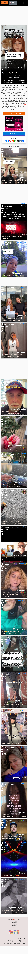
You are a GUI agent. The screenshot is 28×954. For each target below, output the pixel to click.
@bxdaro (23, 234)
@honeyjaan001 (20, 778)
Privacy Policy (14, 921)
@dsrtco (23, 178)
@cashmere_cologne (18, 908)
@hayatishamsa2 (19, 273)
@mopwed (22, 741)
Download (14, 133)
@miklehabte (21, 590)
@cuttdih (23, 834)
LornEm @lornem (15, 73)
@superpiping (21, 482)
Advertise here (22, 203)
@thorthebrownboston (17, 446)
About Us (14, 927)
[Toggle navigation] (25, 2)
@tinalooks (22, 352)
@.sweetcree (21, 665)
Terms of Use (14, 922)
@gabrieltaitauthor (19, 409)
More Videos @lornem (14, 113)
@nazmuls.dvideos (19, 555)
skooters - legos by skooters (15, 85)
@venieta (23, 873)
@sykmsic (22, 812)
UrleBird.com (17, 919)
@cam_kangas (20, 700)
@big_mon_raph (20, 629)
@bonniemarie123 (19, 519)
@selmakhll (22, 316)
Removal (14, 925)
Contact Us (14, 924)
